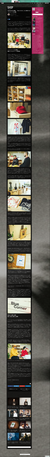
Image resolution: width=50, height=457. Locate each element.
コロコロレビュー (35, 51)
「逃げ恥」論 (35, 49)
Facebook (45, 3)
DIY (34, 42)
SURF (34, 41)
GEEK (38, 43)
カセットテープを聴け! (36, 50)
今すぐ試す (32, 1)
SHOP (10, 7)
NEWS (34, 35)
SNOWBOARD (38, 41)
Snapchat (48, 3)
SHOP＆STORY (39, 36)
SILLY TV (38, 35)
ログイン (37, 1)
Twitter (46, 3)
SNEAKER (34, 43)
